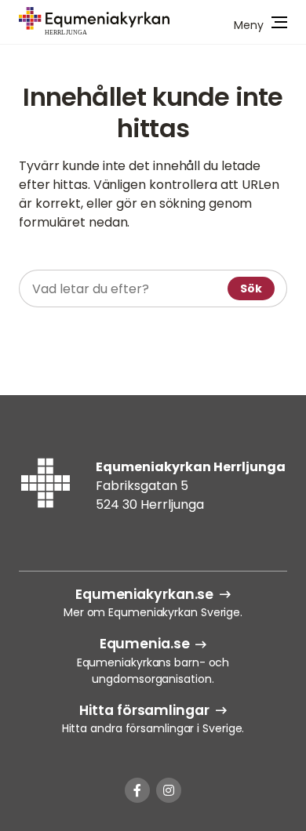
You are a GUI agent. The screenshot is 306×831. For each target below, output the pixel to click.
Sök (251, 288)
